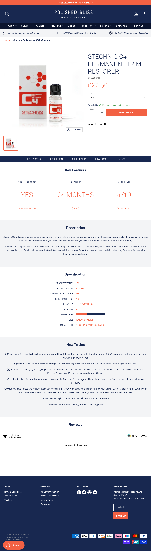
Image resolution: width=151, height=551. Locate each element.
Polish (40, 26)
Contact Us (45, 504)
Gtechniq (95, 78)
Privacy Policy (10, 496)
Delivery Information (49, 492)
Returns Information (49, 496)
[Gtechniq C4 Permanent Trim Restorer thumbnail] (11, 143)
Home (7, 40)
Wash (11, 26)
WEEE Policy (9, 500)
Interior (88, 26)
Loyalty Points (46, 500)
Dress (72, 26)
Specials (122, 26)
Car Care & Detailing (12, 540)
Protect (56, 26)
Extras (105, 26)
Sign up (121, 516)
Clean (25, 26)
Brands (139, 26)
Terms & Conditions (13, 492)
